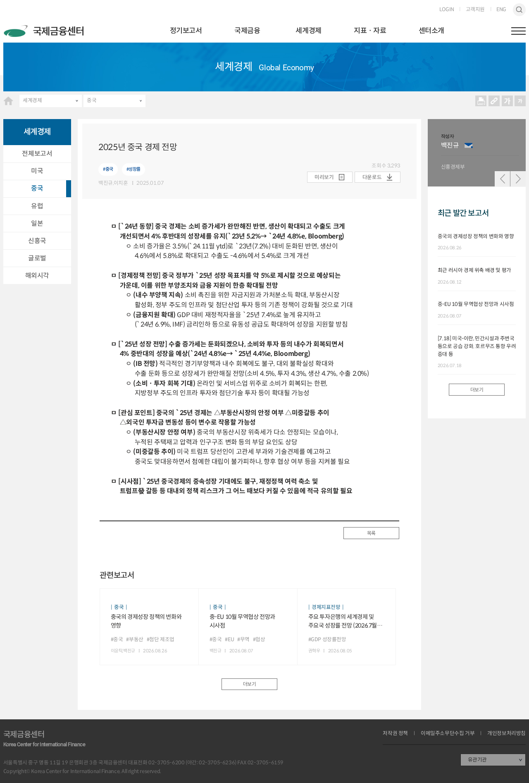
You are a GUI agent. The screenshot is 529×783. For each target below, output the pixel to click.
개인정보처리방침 (506, 733)
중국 (91, 100)
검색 (519, 10)
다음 (518, 178)
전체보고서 (37, 154)
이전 (502, 178)
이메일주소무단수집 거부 (447, 733)
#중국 (108, 169)
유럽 (37, 206)
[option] (480, 153)
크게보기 (507, 100)
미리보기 (324, 177)
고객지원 (475, 9)
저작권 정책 (395, 733)
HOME (8, 101)
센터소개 (431, 30)
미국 (37, 171)
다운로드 (371, 177)
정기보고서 (186, 30)
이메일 (468, 145)
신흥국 (37, 241)
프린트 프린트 (481, 100)
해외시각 (37, 275)
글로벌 (37, 258)
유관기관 (477, 760)
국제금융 (247, 30)
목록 (371, 533)
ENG (501, 9)
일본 (37, 223)
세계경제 (308, 30)
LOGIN (446, 9)
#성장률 (133, 169)
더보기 (249, 684)
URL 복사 (493, 100)
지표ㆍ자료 (370, 30)
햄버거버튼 (518, 31)
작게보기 (520, 100)
